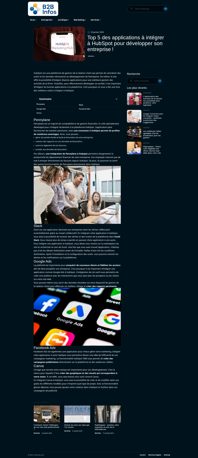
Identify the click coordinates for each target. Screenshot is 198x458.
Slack (81, 105)
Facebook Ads (84, 109)
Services (91, 56)
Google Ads (41, 109)
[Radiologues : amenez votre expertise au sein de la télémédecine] (108, 414)
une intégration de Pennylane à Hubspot (67, 153)
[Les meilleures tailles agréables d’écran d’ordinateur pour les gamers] (134, 132)
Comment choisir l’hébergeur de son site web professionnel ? (46, 427)
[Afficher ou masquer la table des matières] (84, 99)
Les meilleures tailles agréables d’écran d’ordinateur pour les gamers (152, 134)
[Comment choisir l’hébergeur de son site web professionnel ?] (47, 414)
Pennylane (41, 104)
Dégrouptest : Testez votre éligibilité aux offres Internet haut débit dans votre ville (152, 150)
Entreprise (147, 93)
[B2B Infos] (43, 9)
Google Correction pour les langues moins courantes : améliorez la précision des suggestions (153, 118)
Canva (39, 113)
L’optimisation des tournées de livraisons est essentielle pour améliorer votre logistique (152, 100)
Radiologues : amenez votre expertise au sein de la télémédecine (107, 427)
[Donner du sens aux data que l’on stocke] (77, 414)
